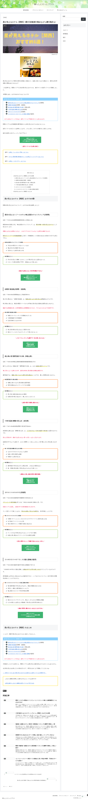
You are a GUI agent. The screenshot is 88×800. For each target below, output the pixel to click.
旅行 (5, 690)
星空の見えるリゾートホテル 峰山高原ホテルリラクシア (23, 103)
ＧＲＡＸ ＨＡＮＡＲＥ (14, 111)
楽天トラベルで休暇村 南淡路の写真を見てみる (30, 345)
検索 (64, 16)
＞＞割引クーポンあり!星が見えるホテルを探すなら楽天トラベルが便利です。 (25, 673)
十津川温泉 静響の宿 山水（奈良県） (25, 184)
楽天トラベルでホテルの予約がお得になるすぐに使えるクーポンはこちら (30, 140)
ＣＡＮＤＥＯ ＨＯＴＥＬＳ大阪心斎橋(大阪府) (27, 189)
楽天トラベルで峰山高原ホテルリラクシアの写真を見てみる (30, 277)
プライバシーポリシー (64, 795)
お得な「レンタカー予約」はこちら (18, 152)
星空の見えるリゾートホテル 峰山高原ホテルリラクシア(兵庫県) (31, 178)
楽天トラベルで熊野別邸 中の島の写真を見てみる (30, 409)
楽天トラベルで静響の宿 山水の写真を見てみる (30, 481)
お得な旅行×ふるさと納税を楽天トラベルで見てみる (19, 683)
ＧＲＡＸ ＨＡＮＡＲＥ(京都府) (23, 187)
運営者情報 (55, 795)
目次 (28, 172)
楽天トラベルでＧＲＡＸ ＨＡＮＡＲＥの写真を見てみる (30, 548)
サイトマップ (73, 795)
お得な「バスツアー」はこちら (17, 161)
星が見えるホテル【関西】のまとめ (23, 191)
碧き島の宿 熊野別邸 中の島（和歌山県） (26, 182)
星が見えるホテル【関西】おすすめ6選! (24, 175)
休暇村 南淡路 (12, 105)
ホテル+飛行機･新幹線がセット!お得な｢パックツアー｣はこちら (26, 156)
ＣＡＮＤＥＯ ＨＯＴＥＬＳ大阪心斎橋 (18, 114)
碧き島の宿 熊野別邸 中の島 (16, 107)
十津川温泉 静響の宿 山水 (15, 109)
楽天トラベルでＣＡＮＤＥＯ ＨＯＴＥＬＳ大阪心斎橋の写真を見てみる (30, 615)
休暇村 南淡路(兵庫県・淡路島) (23, 180)
